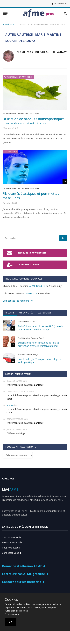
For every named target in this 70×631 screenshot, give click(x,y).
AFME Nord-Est (38, 285)
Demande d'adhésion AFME (22, 566)
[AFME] (33, 13)
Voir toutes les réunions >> (18, 300)
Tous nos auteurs (11, 547)
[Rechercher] (63, 238)
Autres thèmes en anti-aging (18, 77)
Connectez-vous (11, 552)
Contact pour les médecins (22, 582)
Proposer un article (12, 542)
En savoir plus (12, 613)
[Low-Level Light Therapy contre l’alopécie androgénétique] (9, 358)
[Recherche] (65, 13)
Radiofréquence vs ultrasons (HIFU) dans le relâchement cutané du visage (40, 328)
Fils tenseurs (10, 151)
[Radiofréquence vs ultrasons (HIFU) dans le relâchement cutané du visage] (9, 325)
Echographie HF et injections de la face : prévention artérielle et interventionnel (39, 344)
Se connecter (60, 3)
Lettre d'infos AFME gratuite (24, 574)
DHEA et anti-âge (16, 433)
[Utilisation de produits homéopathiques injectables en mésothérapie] (35, 92)
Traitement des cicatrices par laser (25, 384)
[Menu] (5, 13)
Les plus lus (44, 312)
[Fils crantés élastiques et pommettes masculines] (35, 167)
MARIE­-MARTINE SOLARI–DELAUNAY (42, 52)
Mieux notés (26, 312)
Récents (9, 312)
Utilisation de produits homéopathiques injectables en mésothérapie (33, 121)
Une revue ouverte (11, 537)
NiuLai (10, 405)
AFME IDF (31, 293)
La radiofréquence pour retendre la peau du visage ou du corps (37, 397)
